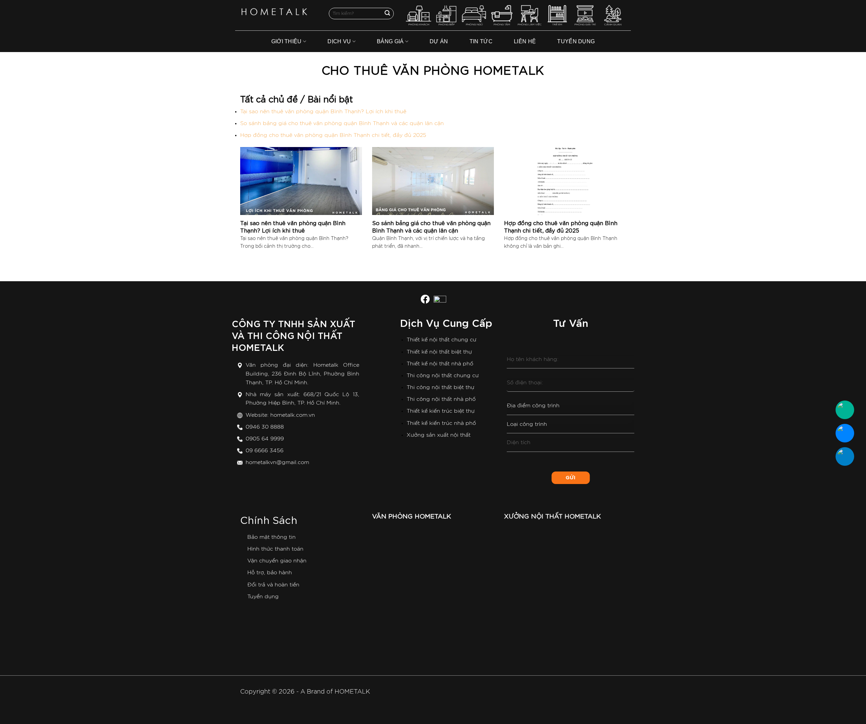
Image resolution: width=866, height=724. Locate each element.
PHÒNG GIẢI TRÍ (585, 24)
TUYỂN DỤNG (576, 41)
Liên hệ (525, 41)
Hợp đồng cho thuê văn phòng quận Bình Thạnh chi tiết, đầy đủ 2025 (333, 135)
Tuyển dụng (263, 596)
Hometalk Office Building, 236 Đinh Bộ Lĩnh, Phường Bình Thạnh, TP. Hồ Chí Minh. (302, 373)
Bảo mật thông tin (271, 537)
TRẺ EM (557, 24)
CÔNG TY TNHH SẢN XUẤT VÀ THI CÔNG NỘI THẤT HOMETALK (293, 335)
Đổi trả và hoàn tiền (273, 584)
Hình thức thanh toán (275, 549)
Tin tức (481, 41)
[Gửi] (387, 13)
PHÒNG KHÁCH (418, 24)
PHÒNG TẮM (502, 24)
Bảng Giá (390, 41)
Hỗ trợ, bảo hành (269, 572)
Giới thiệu (286, 41)
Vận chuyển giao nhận (276, 560)
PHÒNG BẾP (446, 24)
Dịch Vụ (339, 41)
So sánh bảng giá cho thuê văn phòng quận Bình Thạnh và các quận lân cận (342, 123)
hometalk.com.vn (292, 415)
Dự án (439, 41)
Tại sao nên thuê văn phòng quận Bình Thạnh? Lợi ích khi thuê (323, 111)
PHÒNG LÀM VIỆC (530, 24)
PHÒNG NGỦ (474, 24)
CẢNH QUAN (612, 24)
